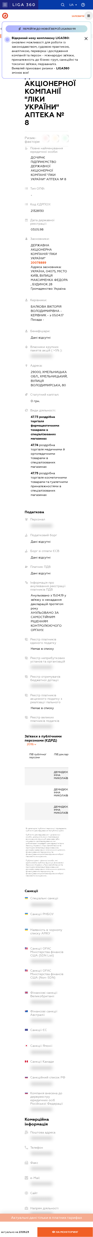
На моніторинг (66, 1232)
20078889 (38, 262)
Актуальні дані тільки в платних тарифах (46, 1217)
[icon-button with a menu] (88, 15)
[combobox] (32, 744)
